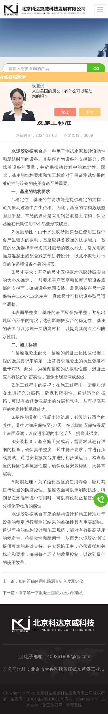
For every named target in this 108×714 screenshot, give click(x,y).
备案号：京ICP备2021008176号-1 (41, 699)
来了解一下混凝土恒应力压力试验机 (51, 592)
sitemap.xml (87, 699)
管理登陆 (74, 705)
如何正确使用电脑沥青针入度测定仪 (51, 581)
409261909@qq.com (68, 656)
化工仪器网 (52, 705)
